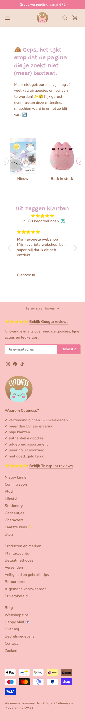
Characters (14, 520)
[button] (10, 248)
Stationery (14, 505)
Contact (11, 643)
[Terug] (5, 161)
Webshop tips (17, 615)
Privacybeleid (16, 596)
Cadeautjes (14, 513)
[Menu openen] (7, 18)
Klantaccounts (17, 553)
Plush (9, 491)
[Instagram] (8, 363)
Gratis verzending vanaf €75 (43, 4)
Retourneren (15, 581)
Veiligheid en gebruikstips (27, 574)
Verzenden (14, 567)
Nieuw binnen (17, 477)
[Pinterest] (15, 363)
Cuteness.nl (65, 703)
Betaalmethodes (19, 560)
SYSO (28, 708)
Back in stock (62, 178)
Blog (9, 534)
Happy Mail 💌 (17, 622)
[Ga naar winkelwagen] (75, 17)
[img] (42, 216)
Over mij (12, 629)
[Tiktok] (22, 363)
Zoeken (11, 650)
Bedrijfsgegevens (19, 636)
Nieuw (23, 178)
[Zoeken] (65, 17)
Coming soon (16, 484)
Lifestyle (12, 498)
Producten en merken (23, 546)
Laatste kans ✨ (19, 527)
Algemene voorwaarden (26, 589)
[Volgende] (80, 161)
